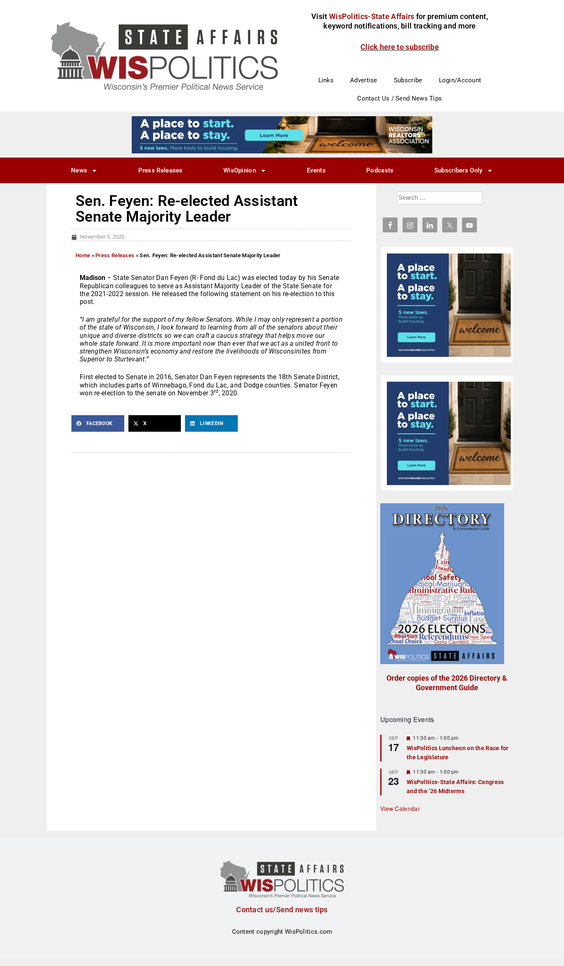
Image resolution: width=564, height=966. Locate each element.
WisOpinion (239, 170)
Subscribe (408, 80)
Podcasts (379, 170)
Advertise (363, 80)
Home (83, 255)
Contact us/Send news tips (282, 909)
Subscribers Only (458, 170)
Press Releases (160, 170)
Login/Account (460, 80)
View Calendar (400, 808)
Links (326, 80)
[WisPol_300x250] (449, 305)
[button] (97, 423)
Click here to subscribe (399, 47)
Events (316, 170)
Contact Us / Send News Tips (399, 98)
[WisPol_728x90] (282, 134)
